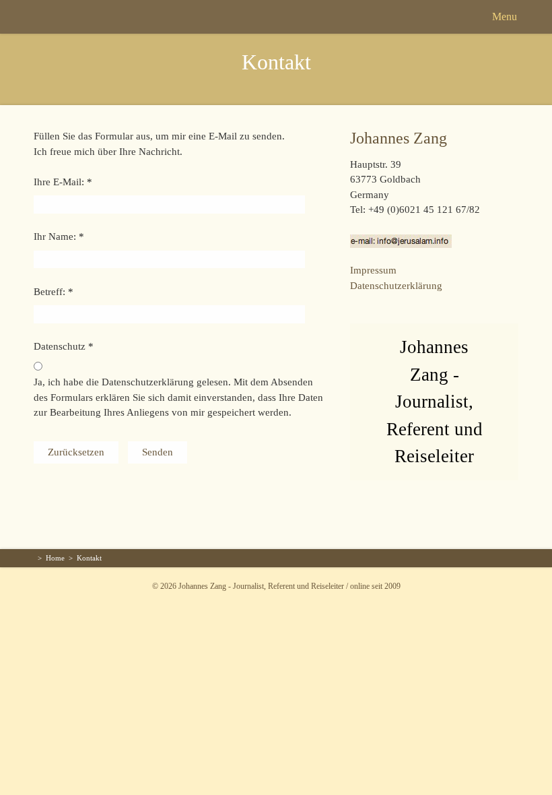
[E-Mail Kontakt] (401, 239)
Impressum (373, 270)
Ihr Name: (55, 236)
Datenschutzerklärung (396, 285)
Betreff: (49, 291)
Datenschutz (59, 346)
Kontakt (276, 62)
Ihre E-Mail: (59, 182)
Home (55, 558)
